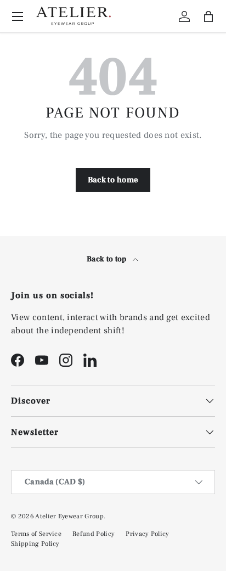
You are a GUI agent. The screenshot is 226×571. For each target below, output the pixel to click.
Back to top (107, 259)
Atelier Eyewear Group (69, 516)
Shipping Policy (35, 544)
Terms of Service (36, 534)
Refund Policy (93, 534)
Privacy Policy (147, 534)
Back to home (113, 180)
